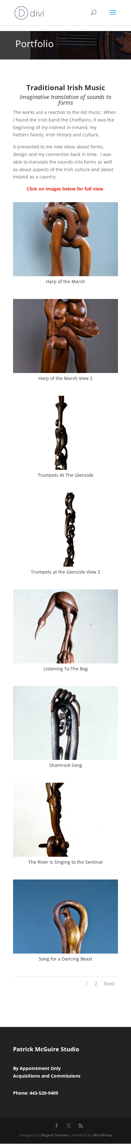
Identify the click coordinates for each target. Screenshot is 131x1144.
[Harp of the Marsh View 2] (65, 371)
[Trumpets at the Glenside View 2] (65, 565)
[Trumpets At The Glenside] (65, 468)
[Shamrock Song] (65, 758)
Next (109, 983)
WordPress (102, 1135)
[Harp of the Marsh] (65, 274)
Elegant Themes (54, 1135)
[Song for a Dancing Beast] (65, 952)
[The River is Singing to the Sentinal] (65, 855)
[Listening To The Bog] (65, 662)
